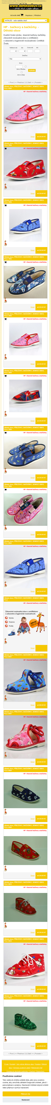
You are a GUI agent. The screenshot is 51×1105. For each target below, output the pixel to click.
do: (22, 48)
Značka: (25, 55)
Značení (4, 3)
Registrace (29, 15)
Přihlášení (37, 15)
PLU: (21, 63)
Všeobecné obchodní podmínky (36, 1)
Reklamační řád (21, 1)
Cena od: (30, 47)
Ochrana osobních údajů (9, 1)
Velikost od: (13, 48)
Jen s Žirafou (20, 69)
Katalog (37, 1064)
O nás (6, 1064)
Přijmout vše (25, 1094)
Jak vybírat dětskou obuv (25, 1064)
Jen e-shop (21, 75)
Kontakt (12, 1064)
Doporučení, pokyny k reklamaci (17, 3)
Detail (33, 137)
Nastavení (25, 1100)
